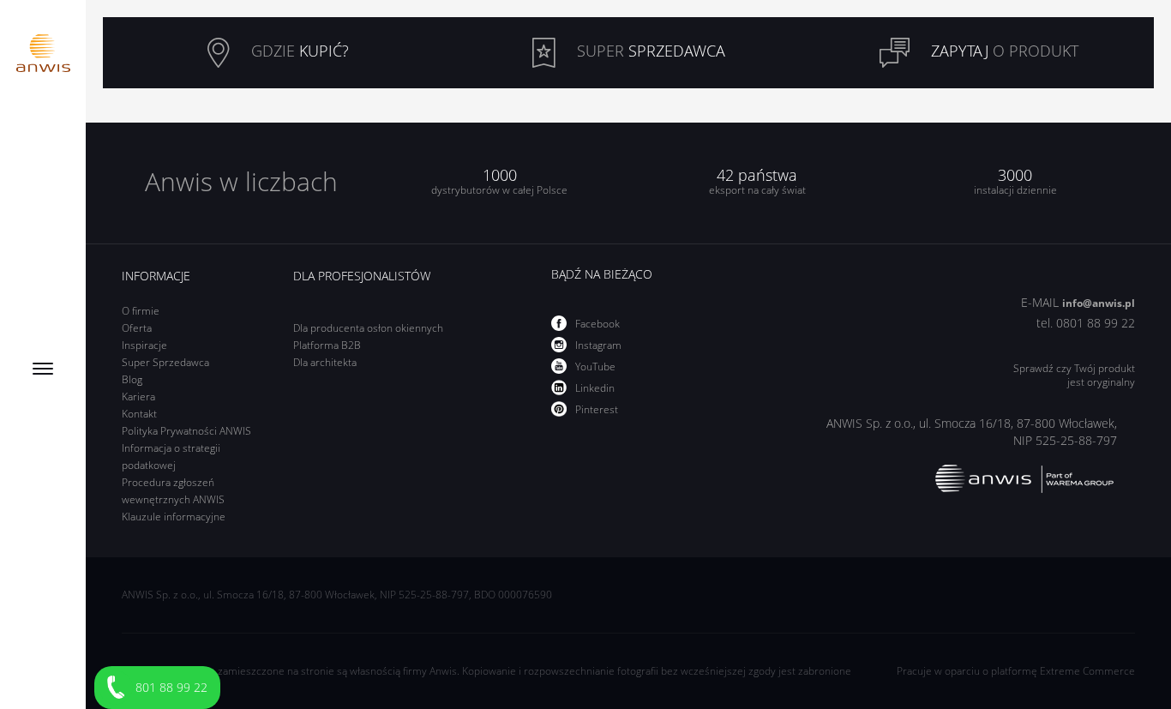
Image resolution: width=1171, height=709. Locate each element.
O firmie (140, 310)
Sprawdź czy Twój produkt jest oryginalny (1074, 375)
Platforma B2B (327, 345)
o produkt (1004, 50)
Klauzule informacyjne (173, 516)
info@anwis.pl (1098, 303)
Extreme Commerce (1087, 671)
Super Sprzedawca (165, 362)
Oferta (137, 328)
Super (649, 50)
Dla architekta (325, 362)
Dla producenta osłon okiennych (368, 328)
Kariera (138, 396)
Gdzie (298, 50)
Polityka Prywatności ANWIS (186, 431)
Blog (132, 379)
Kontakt (139, 413)
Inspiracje (144, 345)
